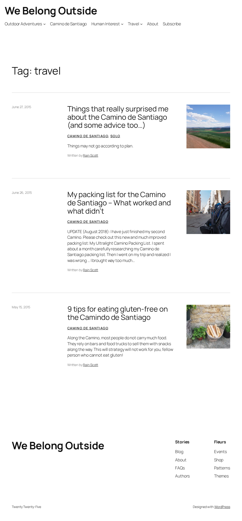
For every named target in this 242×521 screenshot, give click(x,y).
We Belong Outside (51, 10)
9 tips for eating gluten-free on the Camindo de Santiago (117, 313)
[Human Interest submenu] (122, 23)
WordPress (222, 506)
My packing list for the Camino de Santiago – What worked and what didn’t (119, 202)
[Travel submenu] (141, 23)
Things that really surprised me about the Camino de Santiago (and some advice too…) (118, 117)
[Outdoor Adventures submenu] (44, 23)
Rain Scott (90, 155)
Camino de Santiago (87, 136)
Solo (115, 136)
